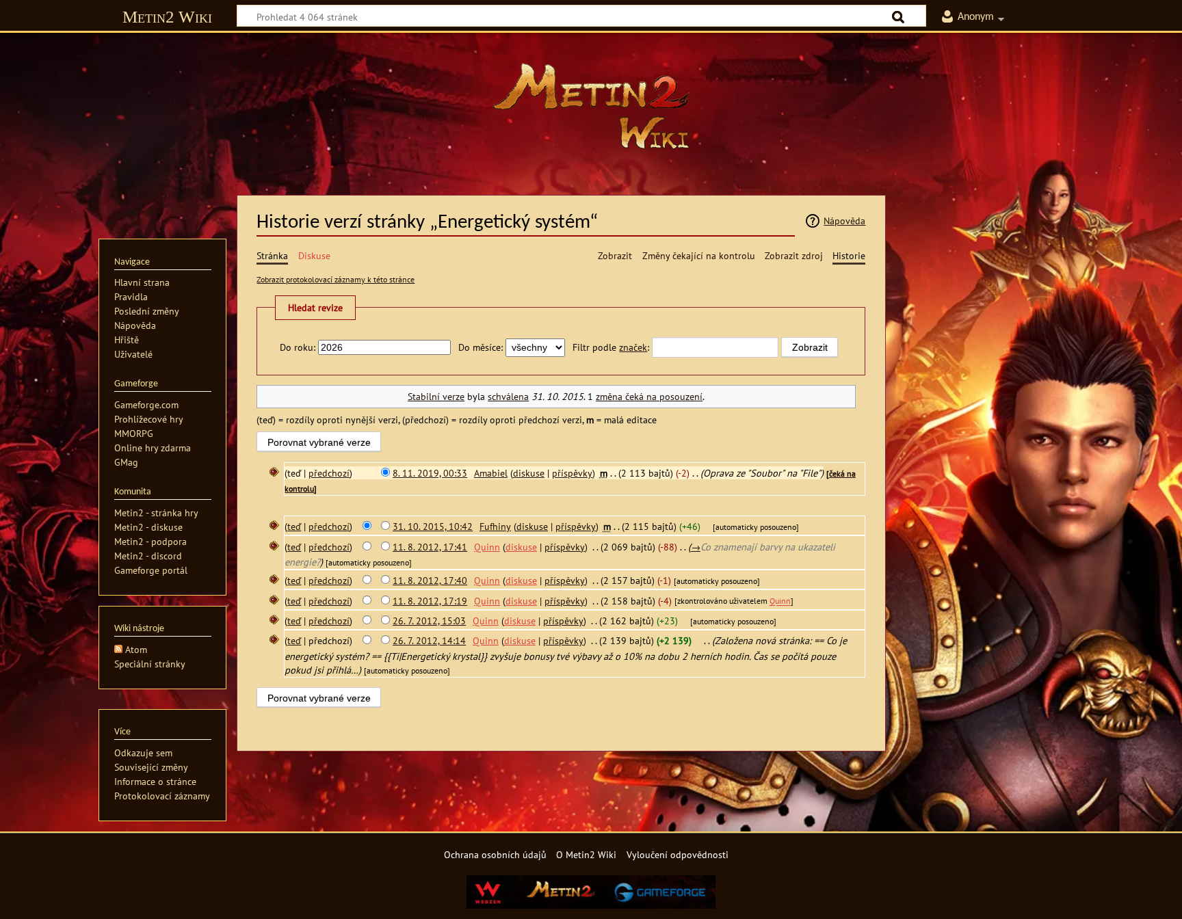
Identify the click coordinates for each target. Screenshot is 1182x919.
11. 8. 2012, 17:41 (430, 546)
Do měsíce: (480, 347)
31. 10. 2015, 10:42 (433, 526)
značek (633, 347)
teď (294, 526)
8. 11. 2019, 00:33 (430, 472)
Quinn (780, 601)
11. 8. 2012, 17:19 (430, 600)
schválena (508, 396)
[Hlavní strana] (591, 106)
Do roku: (297, 347)
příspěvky (572, 472)
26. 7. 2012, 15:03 (429, 620)
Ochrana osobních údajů (495, 854)
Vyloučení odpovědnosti (677, 854)
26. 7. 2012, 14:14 (429, 640)
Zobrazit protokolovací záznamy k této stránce (336, 279)
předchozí (329, 472)
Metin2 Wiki (167, 17)
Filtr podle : (611, 347)
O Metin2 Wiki (586, 854)
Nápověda (844, 220)
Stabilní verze (436, 396)
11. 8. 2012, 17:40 (430, 580)
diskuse (528, 472)
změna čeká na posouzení (649, 396)
